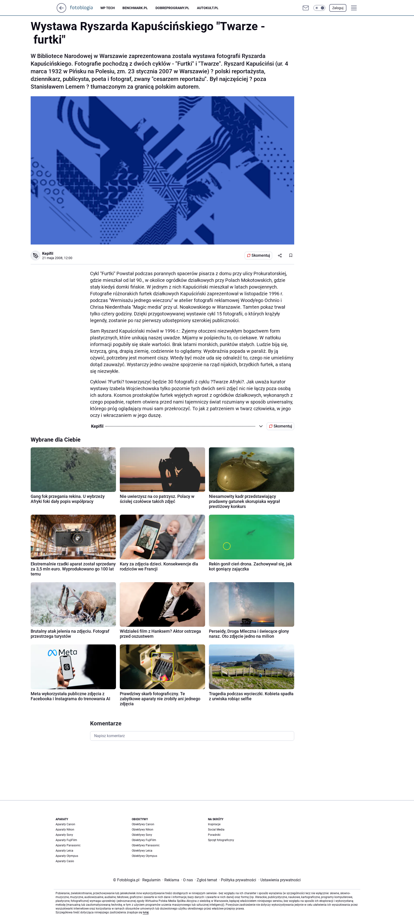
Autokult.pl (207, 8)
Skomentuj (261, 255)
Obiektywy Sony (142, 835)
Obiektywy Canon (143, 824)
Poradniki (214, 835)
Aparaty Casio (65, 861)
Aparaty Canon (65, 824)
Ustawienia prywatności (280, 880)
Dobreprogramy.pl (172, 8)
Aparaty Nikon (65, 829)
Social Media (216, 829)
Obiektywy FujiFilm (144, 840)
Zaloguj (337, 8)
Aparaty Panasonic (68, 845)
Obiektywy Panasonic (146, 845)
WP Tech (107, 8)
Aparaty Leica (64, 850)
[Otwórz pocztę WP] (306, 8)
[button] (319, 8)
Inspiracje (214, 824)
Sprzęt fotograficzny (221, 840)
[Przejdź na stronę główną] (61, 11)
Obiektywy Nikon (142, 829)
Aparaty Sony (64, 835)
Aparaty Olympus (67, 856)
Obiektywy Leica (142, 850)
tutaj (146, 912)
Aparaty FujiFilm (66, 840)
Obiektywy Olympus (144, 856)
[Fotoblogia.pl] (85, 8)
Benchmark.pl (135, 8)
